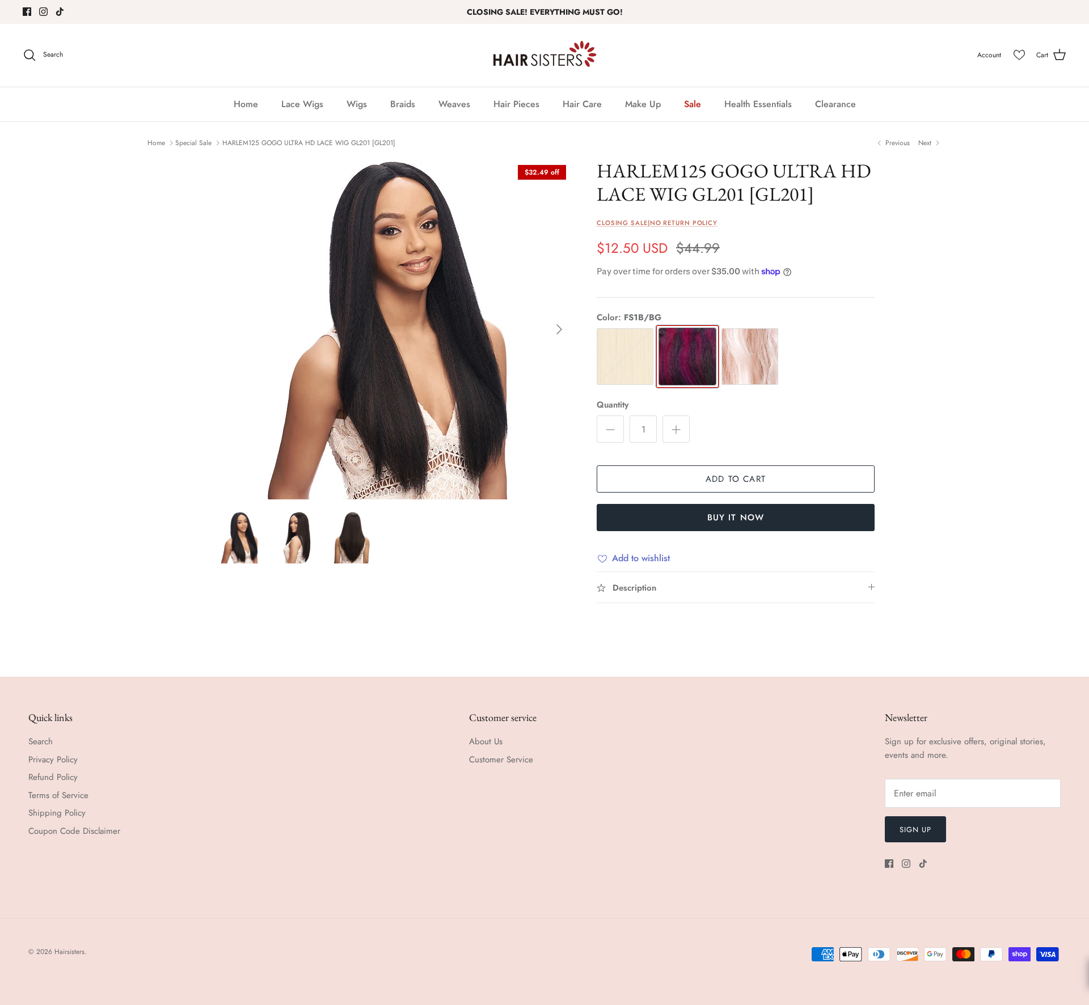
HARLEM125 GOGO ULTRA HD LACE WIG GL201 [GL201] (308, 143)
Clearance (835, 104)
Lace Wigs (302, 104)
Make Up (643, 104)
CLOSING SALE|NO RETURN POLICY (657, 222)
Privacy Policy (53, 759)
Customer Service (501, 759)
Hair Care (582, 104)
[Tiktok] (60, 11)
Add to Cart (736, 479)
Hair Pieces (516, 104)
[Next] (559, 329)
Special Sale (193, 143)
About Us (486, 741)
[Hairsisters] (544, 55)
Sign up (915, 829)
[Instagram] (43, 11)
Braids (402, 104)
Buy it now (736, 517)
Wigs (357, 104)
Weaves (454, 104)
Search (40, 741)
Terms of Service (58, 795)
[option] (393, 329)
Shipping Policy (57, 813)
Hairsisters (69, 952)
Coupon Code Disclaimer (74, 831)
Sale (692, 104)
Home (246, 104)
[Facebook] (27, 11)
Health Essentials (758, 104)
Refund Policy (53, 777)
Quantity (612, 405)
